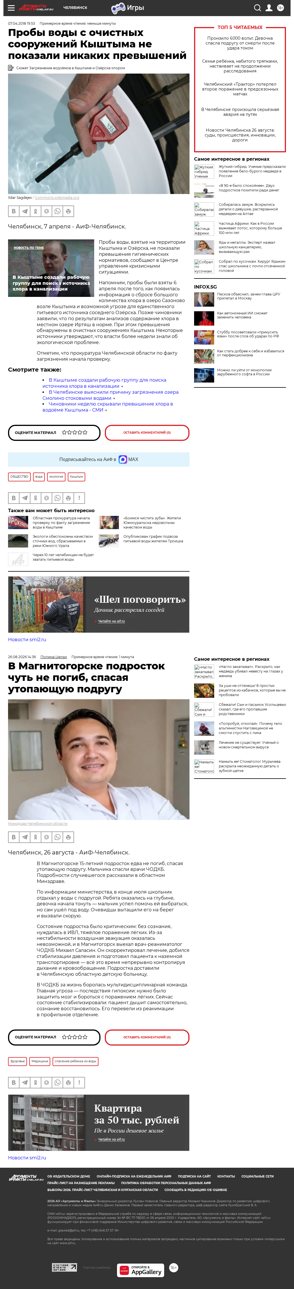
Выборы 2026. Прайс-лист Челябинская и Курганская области (102, 1190)
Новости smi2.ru (27, 639)
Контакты (226, 1176)
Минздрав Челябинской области (37, 823)
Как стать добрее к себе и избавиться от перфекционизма (250, 353)
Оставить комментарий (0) (147, 433)
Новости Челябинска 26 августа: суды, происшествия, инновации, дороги (240, 135)
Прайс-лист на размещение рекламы (81, 1183)
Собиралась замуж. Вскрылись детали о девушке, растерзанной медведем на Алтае (248, 209)
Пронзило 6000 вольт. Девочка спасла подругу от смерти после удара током (240, 43)
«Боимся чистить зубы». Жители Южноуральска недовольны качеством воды (152, 522)
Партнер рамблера (97, 1267)
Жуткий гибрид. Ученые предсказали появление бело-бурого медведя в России (252, 171)
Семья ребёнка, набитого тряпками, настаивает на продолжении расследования (240, 66)
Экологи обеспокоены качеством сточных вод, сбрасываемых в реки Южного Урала (63, 541)
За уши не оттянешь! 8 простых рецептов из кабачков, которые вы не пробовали (252, 690)
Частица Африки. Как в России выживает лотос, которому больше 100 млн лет (250, 228)
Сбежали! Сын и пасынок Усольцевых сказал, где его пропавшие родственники (252, 709)
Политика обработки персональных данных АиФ (166, 1183)
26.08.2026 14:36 (22, 657)
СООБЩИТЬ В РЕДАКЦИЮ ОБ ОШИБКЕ (196, 1190)
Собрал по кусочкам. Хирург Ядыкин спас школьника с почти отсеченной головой (252, 266)
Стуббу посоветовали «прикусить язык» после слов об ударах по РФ (248, 334)
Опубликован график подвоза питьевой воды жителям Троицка (153, 538)
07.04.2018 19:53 (21, 23)
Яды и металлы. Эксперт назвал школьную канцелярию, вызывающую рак (247, 247)
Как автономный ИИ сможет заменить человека (242, 315)
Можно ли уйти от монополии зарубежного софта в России (244, 372)
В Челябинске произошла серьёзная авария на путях (240, 112)
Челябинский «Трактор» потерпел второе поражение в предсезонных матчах (240, 89)
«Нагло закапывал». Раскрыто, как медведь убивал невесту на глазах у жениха (251, 671)
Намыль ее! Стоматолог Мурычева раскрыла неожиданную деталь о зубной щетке (250, 766)
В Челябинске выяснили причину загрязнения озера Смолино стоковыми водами (110, 395)
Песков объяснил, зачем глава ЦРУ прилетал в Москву (248, 296)
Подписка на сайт (194, 1176)
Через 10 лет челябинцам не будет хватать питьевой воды (63, 557)
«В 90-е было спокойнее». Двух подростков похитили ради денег (249, 187)
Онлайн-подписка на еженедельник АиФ (134, 1176)
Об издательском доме (68, 1176)
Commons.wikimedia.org (57, 197)
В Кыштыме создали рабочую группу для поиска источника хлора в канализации (104, 383)
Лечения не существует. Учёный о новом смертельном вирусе (249, 744)
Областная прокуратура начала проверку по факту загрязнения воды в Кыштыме (61, 522)
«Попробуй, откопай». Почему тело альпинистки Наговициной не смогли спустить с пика (250, 728)
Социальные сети (257, 1176)
